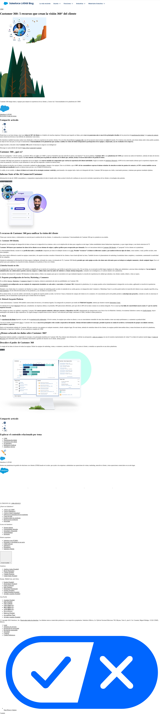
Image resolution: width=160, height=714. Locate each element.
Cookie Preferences (9, 635)
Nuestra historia (8, 527)
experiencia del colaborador (38, 319)
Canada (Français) (9, 574)
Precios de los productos (11, 519)
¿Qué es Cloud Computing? (12, 513)
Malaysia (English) (9, 613)
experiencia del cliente (9, 319)
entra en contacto (98, 337)
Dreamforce (7, 547)
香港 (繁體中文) (9, 607)
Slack (21, 322)
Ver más (2, 350)
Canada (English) (9, 572)
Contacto (6, 633)
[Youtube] (126, 487)
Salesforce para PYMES (11, 540)
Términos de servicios (10, 627)
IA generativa (8, 443)
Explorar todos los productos (12, 518)
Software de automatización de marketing (16, 514)
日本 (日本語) (8, 603)
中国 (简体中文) (9, 605)
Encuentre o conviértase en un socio (14, 542)
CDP (37, 156)
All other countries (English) (12, 594)
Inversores (7, 534)
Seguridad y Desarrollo (10, 531)
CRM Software (8, 544)
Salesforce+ (7, 545)
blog (149, 337)
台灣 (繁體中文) (9, 609)
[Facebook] (14, 487)
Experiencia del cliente (10, 442)
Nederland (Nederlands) (11, 589)
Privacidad (7, 521)
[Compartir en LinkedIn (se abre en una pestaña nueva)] (5, 124)
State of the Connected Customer (32, 148)
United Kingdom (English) (11, 592)
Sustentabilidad (8, 532)
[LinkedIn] (70, 487)
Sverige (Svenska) (9, 590)
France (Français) (9, 585)
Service (10, 281)
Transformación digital (10, 440)
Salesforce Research (111, 160)
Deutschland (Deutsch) (10, 584)
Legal (5, 625)
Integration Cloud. (115, 302)
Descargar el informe (6, 181)
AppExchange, (147, 310)
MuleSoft (17, 306)
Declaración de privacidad (11, 628)
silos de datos (41, 165)
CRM (1, 9)
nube (71, 250)
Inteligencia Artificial (10, 445)
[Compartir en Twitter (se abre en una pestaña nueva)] (5, 128)
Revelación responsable (11, 630)
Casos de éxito (8, 516)
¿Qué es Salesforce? (9, 511)
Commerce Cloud (25, 281)
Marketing (16, 281)
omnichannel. (4, 286)
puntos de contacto (152, 135)
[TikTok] (14, 501)
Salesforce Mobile (9, 549)
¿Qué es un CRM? (9, 509)
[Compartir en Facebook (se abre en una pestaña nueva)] (4, 130)
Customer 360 (79, 140)
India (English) (8, 602)
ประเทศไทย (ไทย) (9, 615)
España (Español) (9, 582)
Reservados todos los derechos (29, 620)
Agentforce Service (9, 447)
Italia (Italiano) (8, 587)
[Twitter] (42, 487)
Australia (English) (9, 600)
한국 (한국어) (8, 611)
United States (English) (10, 576)
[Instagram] (98, 487)
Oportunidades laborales (11, 529)
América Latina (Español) (11, 569)
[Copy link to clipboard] (5, 132)
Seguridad (7, 632)
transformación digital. (137, 135)
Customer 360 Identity (109, 247)
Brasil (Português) (9, 571)
